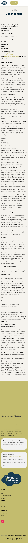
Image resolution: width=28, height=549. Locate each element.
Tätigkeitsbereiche (6, 495)
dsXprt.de (16, 56)
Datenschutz (4, 513)
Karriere (3, 518)
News (2, 515)
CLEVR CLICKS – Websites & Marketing (16, 535)
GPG (11, 54)
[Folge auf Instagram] (2, 521)
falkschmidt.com (8, 56)
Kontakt (14, 3)
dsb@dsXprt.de (6, 54)
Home (2, 493)
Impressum (4, 510)
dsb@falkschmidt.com (11, 53)
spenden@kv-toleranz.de (14, 456)
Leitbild (3, 498)
